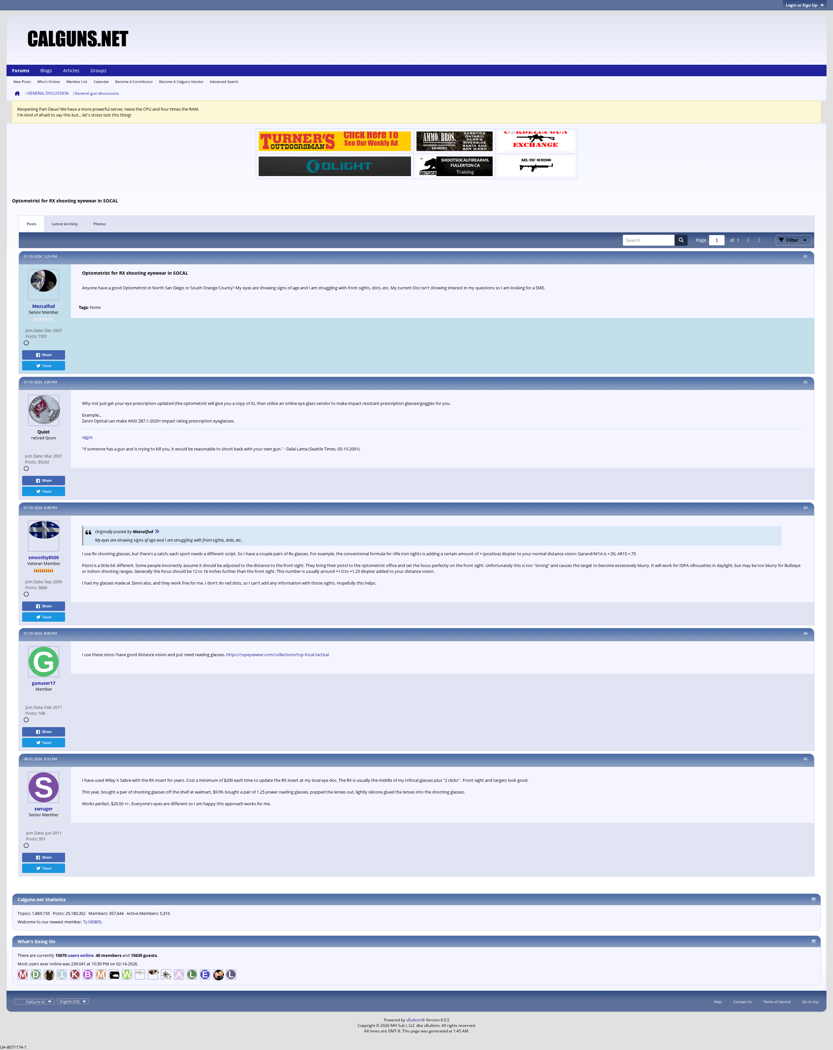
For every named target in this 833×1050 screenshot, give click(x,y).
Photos (99, 223)
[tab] (31, 224)
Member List (76, 81)
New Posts (22, 81)
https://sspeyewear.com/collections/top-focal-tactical (277, 654)
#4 (806, 634)
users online (81, 955)
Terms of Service (777, 1001)
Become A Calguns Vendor (181, 81)
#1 (806, 257)
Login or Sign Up (801, 5)
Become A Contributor (134, 81)
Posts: (31, 336)
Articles (71, 70)
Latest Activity (65, 223)
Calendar (101, 81)
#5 (806, 759)
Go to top (810, 1001)
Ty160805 (92, 922)
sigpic (87, 437)
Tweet (46, 365)
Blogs (46, 70)
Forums (20, 70)
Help (718, 1001)
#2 (806, 382)
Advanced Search (224, 81)
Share (47, 355)
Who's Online (48, 81)
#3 (806, 508)
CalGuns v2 (35, 1001)
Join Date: (34, 330)
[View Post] (156, 531)
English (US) (69, 1001)
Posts (31, 223)
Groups (98, 70)
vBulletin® (415, 1020)
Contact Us (742, 1001)
